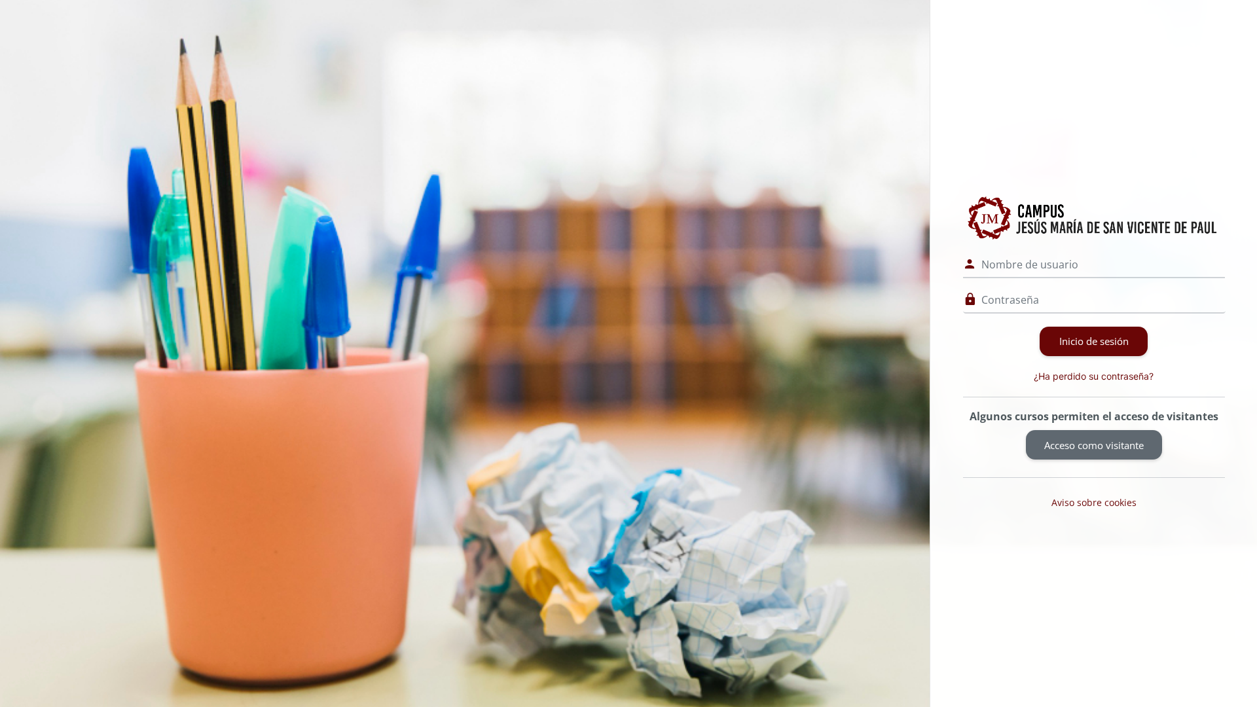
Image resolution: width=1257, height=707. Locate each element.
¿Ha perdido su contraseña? (1094, 376)
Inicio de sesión (1094, 341)
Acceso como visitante (1094, 445)
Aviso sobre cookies (1094, 502)
